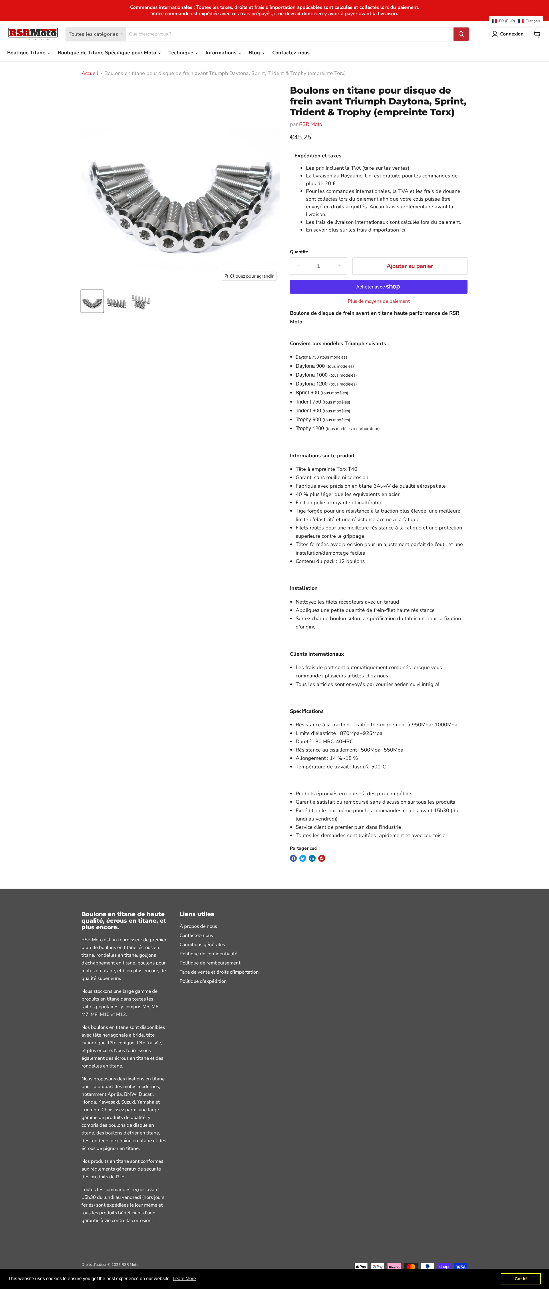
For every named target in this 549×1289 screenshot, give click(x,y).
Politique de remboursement (210, 963)
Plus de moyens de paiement (379, 301)
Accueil (89, 73)
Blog (255, 52)
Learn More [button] (184, 1278)
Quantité (299, 251)
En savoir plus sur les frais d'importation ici (355, 229)
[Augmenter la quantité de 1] (339, 266)
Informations (222, 52)
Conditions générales (202, 944)
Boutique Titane (27, 52)
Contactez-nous (291, 52)
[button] (516, 21)
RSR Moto (310, 124)
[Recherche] (461, 34)
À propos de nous (198, 926)
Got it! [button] (521, 1278)
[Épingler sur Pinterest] (321, 858)
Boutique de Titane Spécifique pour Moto (108, 52)
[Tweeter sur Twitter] (302, 858)
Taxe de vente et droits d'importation (219, 972)
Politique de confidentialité (208, 953)
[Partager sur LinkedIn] (312, 858)
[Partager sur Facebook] (293, 858)
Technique (181, 52)
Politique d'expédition (203, 981)
